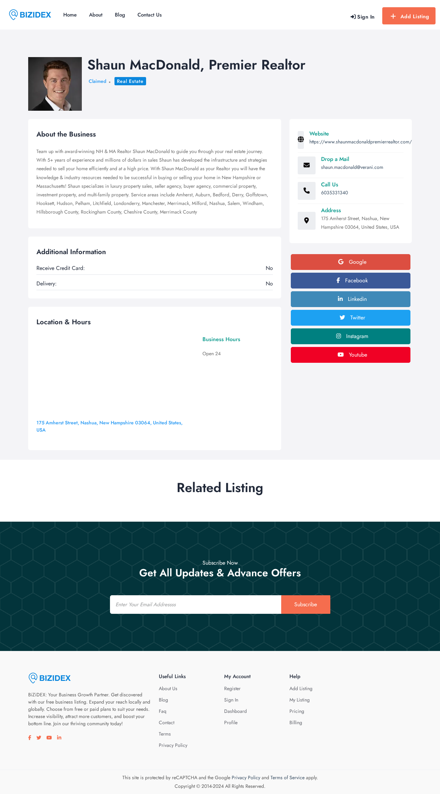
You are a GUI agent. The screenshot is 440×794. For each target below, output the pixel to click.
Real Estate (130, 81)
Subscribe (305, 604)
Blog (120, 15)
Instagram (356, 336)
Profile (231, 722)
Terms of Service (288, 777)
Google (356, 262)
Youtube (357, 355)
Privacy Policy (173, 745)
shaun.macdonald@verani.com (352, 167)
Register (232, 688)
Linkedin (356, 299)
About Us (168, 688)
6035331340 (334, 192)
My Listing (299, 699)
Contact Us (150, 15)
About (95, 15)
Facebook (355, 280)
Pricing (296, 711)
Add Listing (414, 16)
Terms (165, 733)
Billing (295, 722)
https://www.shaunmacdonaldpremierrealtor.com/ (360, 141)
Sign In (231, 699)
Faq (162, 711)
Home (70, 15)
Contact (166, 722)
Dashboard (235, 711)
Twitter (357, 318)
